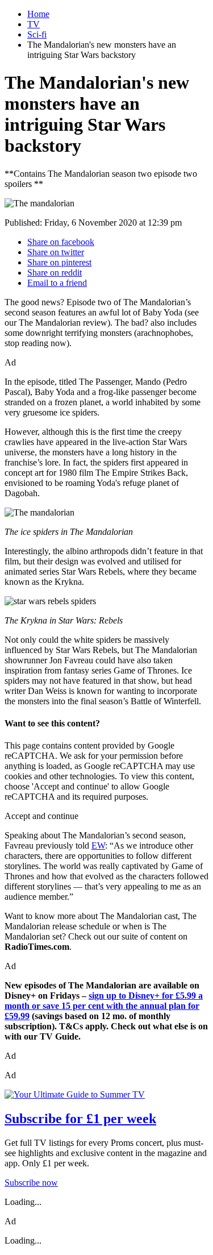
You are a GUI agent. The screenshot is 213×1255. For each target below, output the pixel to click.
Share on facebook (60, 242)
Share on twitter (55, 252)
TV (33, 24)
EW (98, 845)
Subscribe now (31, 1182)
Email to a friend (57, 283)
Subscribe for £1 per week (80, 1118)
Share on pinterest (59, 262)
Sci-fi (37, 34)
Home (38, 14)
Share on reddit (54, 272)
